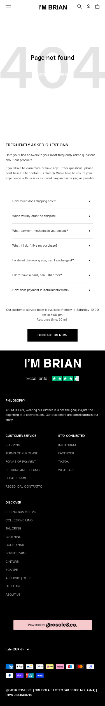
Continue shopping (52, 74)
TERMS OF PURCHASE (22, 453)
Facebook (66, 453)
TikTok (63, 462)
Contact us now (52, 335)
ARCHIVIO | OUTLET (20, 578)
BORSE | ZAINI (16, 553)
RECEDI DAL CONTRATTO (24, 487)
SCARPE (12, 570)
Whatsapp (66, 470)
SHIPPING (13, 445)
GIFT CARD (14, 586)
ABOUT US (13, 595)
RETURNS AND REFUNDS (24, 470)
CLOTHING (13, 537)
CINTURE (12, 562)
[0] (97, 7)
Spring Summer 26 (21, 512)
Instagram (67, 445)
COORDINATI (15, 545)
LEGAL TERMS (16, 478)
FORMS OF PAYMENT (21, 462)
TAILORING (13, 528)
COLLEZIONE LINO (19, 520)
